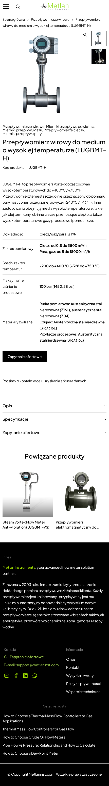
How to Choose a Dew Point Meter (31, 753)
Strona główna (14, 19)
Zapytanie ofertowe (25, 356)
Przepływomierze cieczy (64, 130)
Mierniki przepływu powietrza (70, 126)
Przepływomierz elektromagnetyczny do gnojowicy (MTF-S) (76, 527)
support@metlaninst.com (37, 664)
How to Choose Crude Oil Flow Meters (34, 737)
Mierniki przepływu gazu (22, 130)
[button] (85, 35)
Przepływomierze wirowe (50, 19)
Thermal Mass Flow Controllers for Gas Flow (38, 729)
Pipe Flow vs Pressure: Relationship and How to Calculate (49, 745)
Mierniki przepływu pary (22, 133)
